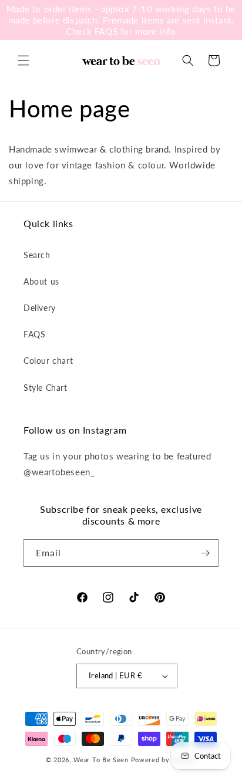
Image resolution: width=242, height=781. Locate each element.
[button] (23, 60)
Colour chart (48, 361)
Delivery (39, 308)
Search (37, 255)
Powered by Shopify (164, 759)
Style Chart (45, 388)
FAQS (34, 334)
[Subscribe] (205, 553)
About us (41, 281)
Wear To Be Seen (101, 759)
